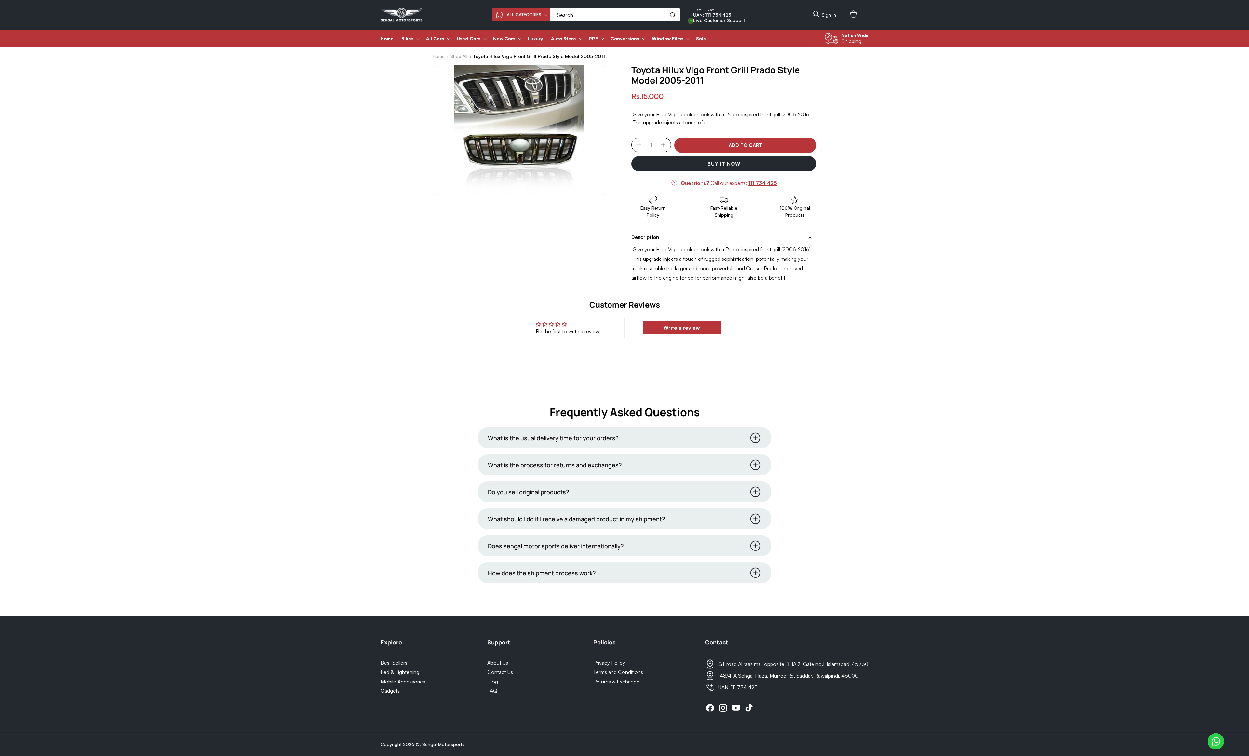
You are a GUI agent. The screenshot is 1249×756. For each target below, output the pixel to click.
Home (439, 56)
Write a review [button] (681, 328)
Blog (492, 681)
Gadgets (390, 690)
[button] (521, 14)
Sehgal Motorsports (443, 744)
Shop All (458, 56)
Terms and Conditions (618, 672)
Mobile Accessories (403, 681)
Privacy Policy (609, 662)
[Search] (672, 14)
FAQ (492, 690)
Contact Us (500, 672)
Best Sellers (394, 662)
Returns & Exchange (616, 681)
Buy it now (724, 164)
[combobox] (615, 14)
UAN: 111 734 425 (712, 15)
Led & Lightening (400, 672)
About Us (497, 662)
